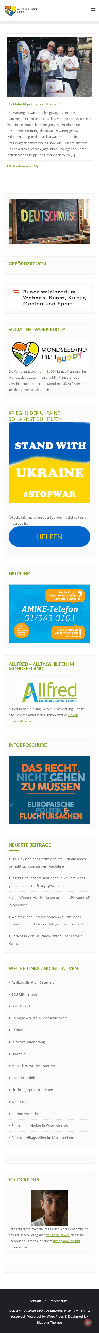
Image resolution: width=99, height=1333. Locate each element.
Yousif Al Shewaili (58, 1235)
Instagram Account (66, 1241)
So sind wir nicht (25, 1113)
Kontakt (35, 1301)
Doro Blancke (22, 1006)
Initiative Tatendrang (28, 1042)
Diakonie (18, 1054)
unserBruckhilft (24, 1078)
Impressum (58, 1301)
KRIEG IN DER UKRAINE (34, 413)
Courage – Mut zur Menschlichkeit (39, 1018)
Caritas (17, 1030)
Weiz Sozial (21, 1101)
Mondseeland (21, 166)
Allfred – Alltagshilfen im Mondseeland (43, 1137)
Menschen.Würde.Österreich (35, 1066)
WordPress (55, 1316)
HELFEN (49, 537)
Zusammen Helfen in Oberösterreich (41, 1125)
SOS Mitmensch (24, 994)
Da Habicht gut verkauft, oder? (33, 104)
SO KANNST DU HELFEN (35, 419)
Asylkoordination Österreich (34, 982)
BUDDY (51, 371)
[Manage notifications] (88, 1322)
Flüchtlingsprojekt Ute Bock (33, 1089)
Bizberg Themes (49, 1322)
